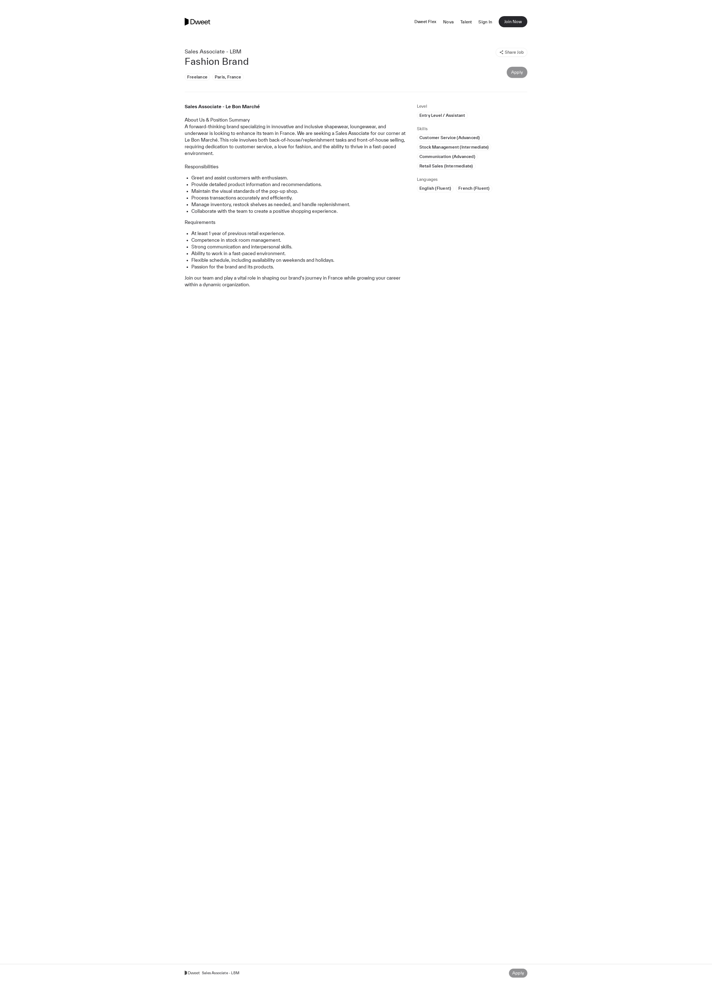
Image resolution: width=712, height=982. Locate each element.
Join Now (513, 21)
